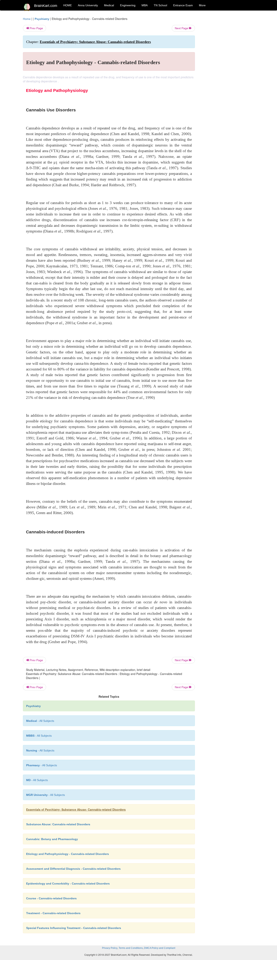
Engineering (127, 5)
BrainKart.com (45, 6)
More (202, 5)
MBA (145, 5)
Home (27, 18)
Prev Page (36, 28)
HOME (67, 5)
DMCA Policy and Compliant (159, 948)
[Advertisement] (227, 77)
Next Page (182, 28)
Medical (109, 5)
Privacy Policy (109, 948)
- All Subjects (40, 720)
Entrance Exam (183, 5)
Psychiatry (42, 18)
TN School (160, 5)
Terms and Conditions (131, 948)
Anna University (88, 5)
